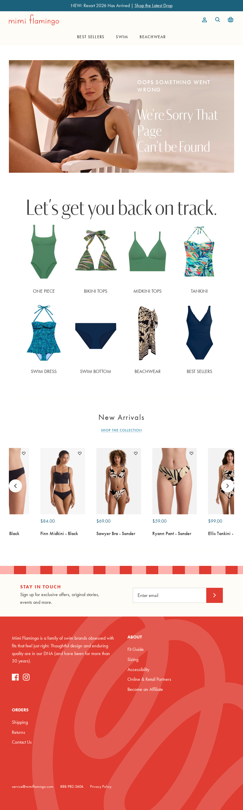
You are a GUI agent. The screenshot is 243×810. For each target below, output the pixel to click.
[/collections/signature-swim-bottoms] (96, 333)
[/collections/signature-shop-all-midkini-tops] (147, 252)
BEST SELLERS (199, 371)
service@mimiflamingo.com (32, 786)
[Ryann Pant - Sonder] (174, 481)
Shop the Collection (121, 430)
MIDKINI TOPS (147, 291)
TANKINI (199, 291)
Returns (18, 732)
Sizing (132, 659)
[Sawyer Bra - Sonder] (118, 481)
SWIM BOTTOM (95, 371)
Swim (122, 36)
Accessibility (138, 669)
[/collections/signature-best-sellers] (199, 333)
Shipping (20, 722)
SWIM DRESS (44, 371)
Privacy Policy (100, 786)
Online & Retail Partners (149, 679)
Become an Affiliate (145, 689)
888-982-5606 (71, 786)
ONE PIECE (44, 291)
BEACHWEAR (148, 371)
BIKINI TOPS (95, 291)
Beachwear (153, 36)
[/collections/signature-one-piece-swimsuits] (44, 252)
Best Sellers (90, 36)
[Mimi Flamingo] (34, 19)
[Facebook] (15, 677)
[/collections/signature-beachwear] (147, 333)
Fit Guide (135, 649)
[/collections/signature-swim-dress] (44, 333)
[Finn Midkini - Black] (62, 481)
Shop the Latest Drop (153, 5)
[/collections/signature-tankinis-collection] (199, 252)
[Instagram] (26, 677)
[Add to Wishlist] (24, 453)
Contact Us (22, 742)
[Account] (203, 19)
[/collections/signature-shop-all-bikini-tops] (96, 252)
